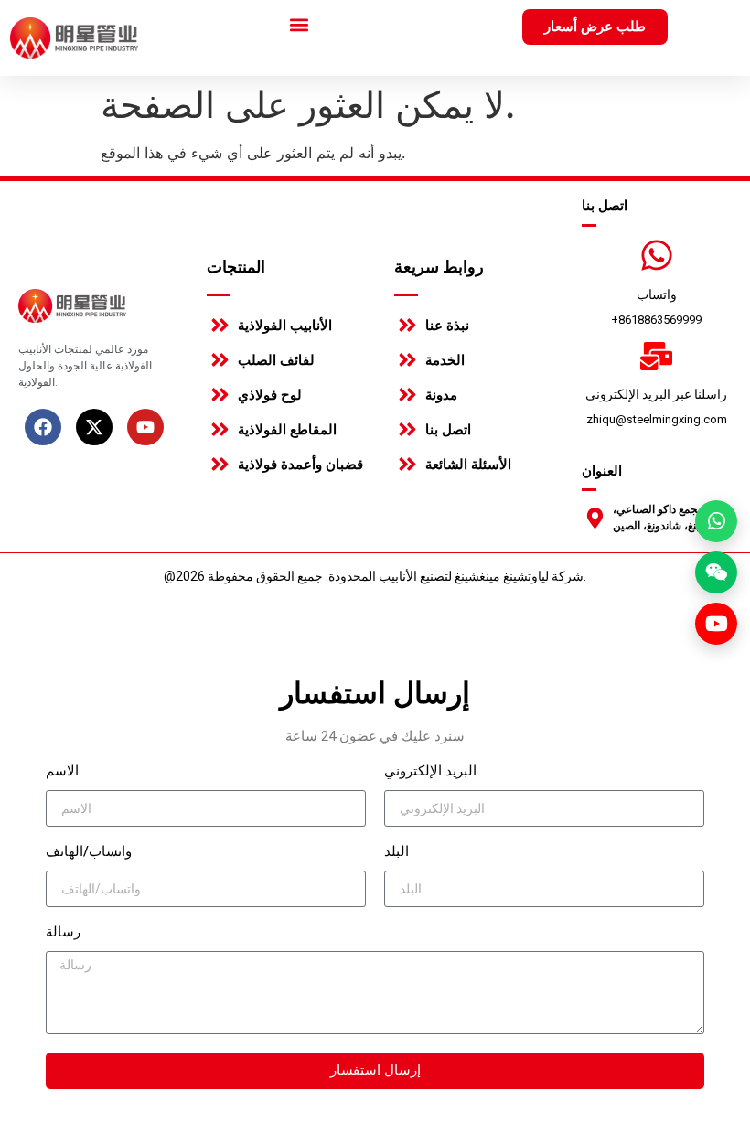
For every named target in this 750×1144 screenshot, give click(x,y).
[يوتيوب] (145, 427)
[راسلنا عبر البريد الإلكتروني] (656, 356)
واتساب (657, 294)
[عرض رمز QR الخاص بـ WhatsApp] (716, 521)
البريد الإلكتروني (430, 771)
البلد (396, 852)
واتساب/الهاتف (89, 852)
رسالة (63, 932)
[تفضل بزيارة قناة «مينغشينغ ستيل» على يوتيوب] (716, 624)
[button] (299, 24)
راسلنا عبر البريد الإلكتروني (656, 394)
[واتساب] (656, 255)
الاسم (62, 771)
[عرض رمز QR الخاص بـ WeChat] (716, 572)
